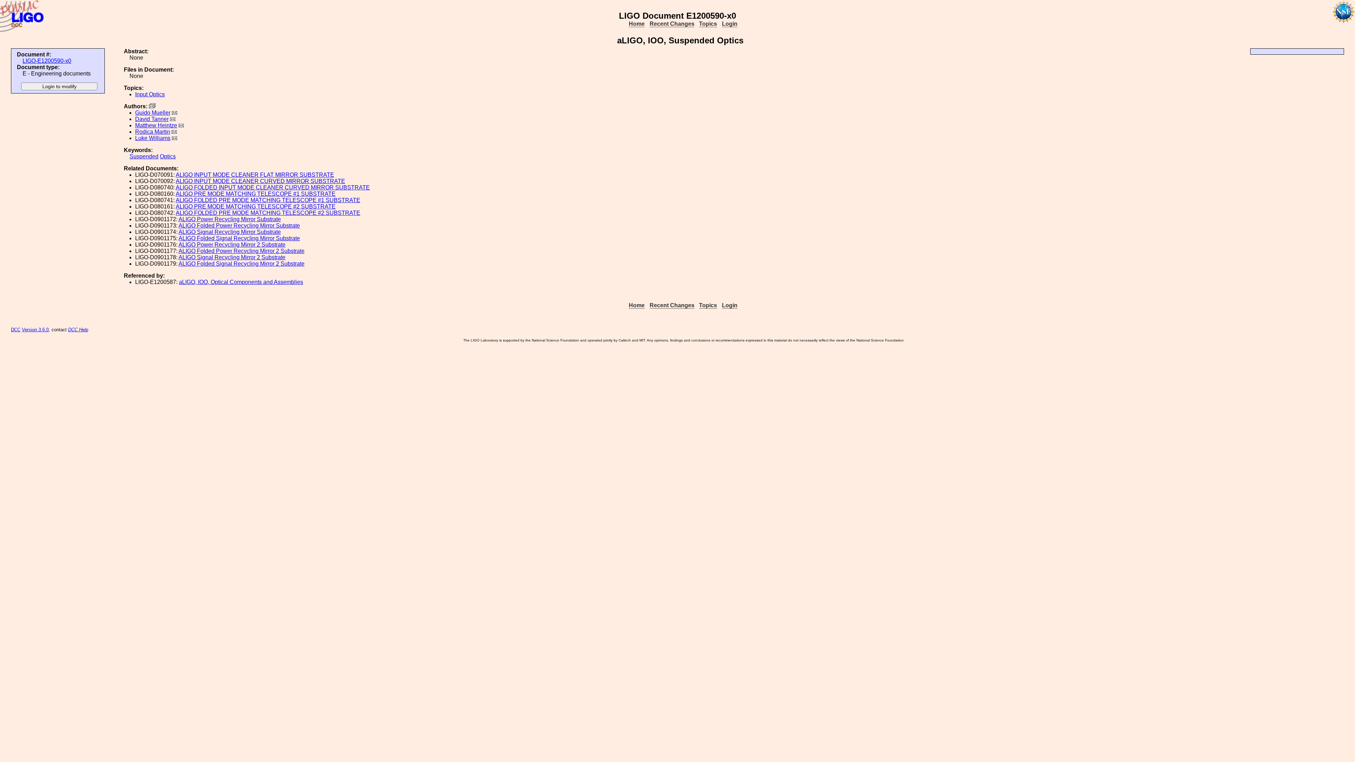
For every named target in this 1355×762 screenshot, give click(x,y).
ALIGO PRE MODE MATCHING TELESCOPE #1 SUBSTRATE (256, 194)
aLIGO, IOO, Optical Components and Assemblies (241, 282)
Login (729, 24)
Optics (168, 156)
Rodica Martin (152, 132)
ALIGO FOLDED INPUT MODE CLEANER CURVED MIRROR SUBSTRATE (273, 187)
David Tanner (152, 119)
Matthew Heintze (156, 125)
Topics (708, 24)
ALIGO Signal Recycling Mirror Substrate (230, 232)
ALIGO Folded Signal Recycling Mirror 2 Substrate (242, 264)
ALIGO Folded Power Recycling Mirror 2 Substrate (242, 251)
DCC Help (78, 329)
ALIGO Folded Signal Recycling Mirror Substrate (239, 238)
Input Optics (150, 94)
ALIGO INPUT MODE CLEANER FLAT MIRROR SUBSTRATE (255, 175)
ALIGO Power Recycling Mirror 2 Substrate (232, 245)
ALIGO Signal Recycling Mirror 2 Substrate (232, 257)
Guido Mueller (152, 113)
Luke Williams (152, 138)
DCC (15, 329)
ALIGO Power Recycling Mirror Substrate (230, 219)
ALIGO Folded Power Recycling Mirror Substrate (239, 226)
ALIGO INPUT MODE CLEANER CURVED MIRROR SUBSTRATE (260, 181)
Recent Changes (672, 24)
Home (637, 24)
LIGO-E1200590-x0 (47, 61)
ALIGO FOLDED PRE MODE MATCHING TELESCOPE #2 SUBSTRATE (268, 213)
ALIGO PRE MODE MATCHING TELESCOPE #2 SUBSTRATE (256, 207)
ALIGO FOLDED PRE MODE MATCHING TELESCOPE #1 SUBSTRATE (268, 200)
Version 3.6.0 (35, 329)
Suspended (144, 156)
